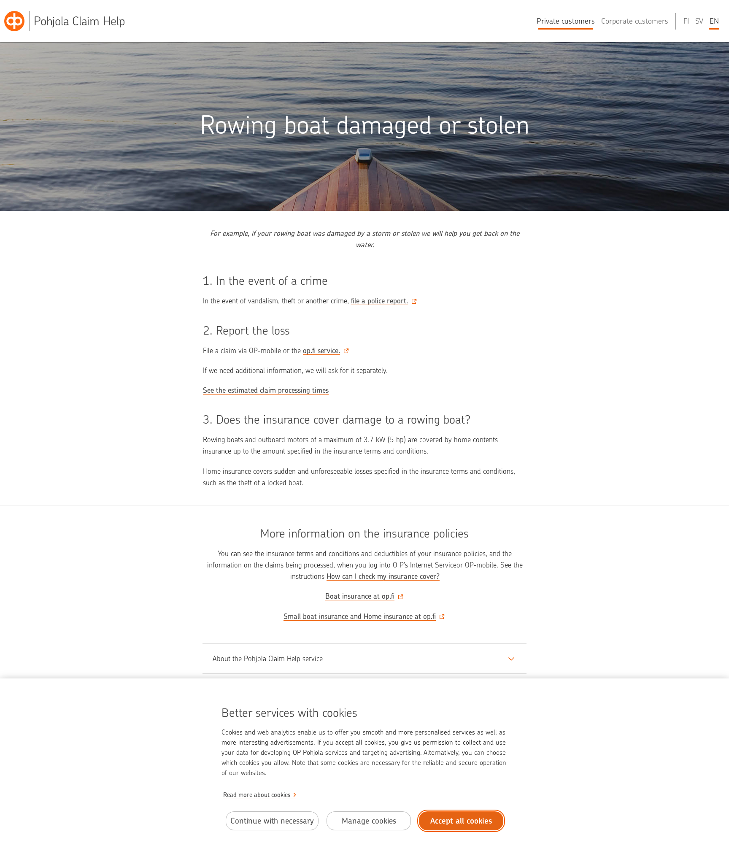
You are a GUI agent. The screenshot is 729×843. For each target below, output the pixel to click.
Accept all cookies (461, 821)
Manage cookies (369, 821)
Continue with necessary (272, 821)
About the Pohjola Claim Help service (268, 658)
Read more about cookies (257, 795)
